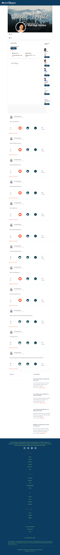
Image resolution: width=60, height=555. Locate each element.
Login (30, 512)
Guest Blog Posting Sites (44, 542)
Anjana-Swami (46, 81)
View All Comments (14, 133)
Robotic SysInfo (32, 551)
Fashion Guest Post (48, 541)
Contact (30, 459)
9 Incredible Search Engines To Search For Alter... (41, 395)
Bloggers (30, 501)
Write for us (30, 466)
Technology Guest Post (20, 541)
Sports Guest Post (11, 542)
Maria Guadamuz (46, 100)
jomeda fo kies (46, 53)
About (30, 456)
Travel (30, 488)
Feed (11, 37)
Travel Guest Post (11, 541)
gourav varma (42, 387)
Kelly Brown (42, 418)
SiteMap (30, 517)
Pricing (30, 496)
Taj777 (46, 91)
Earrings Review (17, 116)
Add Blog (30, 504)
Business (30, 480)
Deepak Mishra (43, 433)
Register (30, 515)
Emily (46, 71)
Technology (30, 478)
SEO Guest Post (29, 541)
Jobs (30, 469)
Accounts (30, 464)
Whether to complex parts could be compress (41, 425)
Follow (13, 48)
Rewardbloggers (25, 549)
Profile (11, 34)
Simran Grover (43, 402)
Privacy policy (30, 529)
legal (30, 531)
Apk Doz (46, 63)
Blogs (30, 499)
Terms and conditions (30, 526)
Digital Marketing (30, 485)
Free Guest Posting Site (33, 542)
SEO (30, 483)
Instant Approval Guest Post (22, 542)
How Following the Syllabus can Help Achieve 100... (41, 410)
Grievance (30, 461)
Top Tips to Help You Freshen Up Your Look (41, 379)
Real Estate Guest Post (38, 541)
